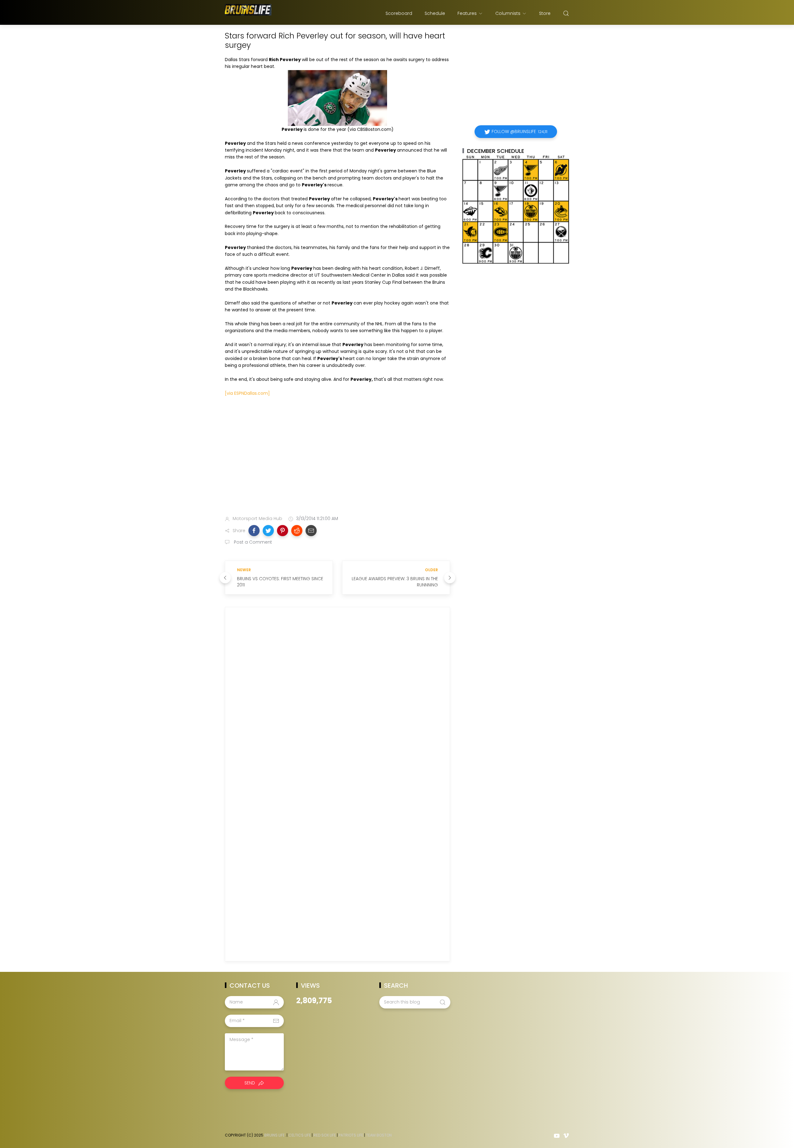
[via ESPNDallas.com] (247, 393)
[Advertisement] (337, 461)
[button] (254, 530)
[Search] (566, 13)
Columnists (507, 13)
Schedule (435, 13)
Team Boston (379, 1135)
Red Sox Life (325, 1135)
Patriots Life (351, 1135)
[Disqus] (337, 701)
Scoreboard (399, 13)
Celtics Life (299, 1135)
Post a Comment (252, 542)
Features (467, 13)
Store (545, 13)
